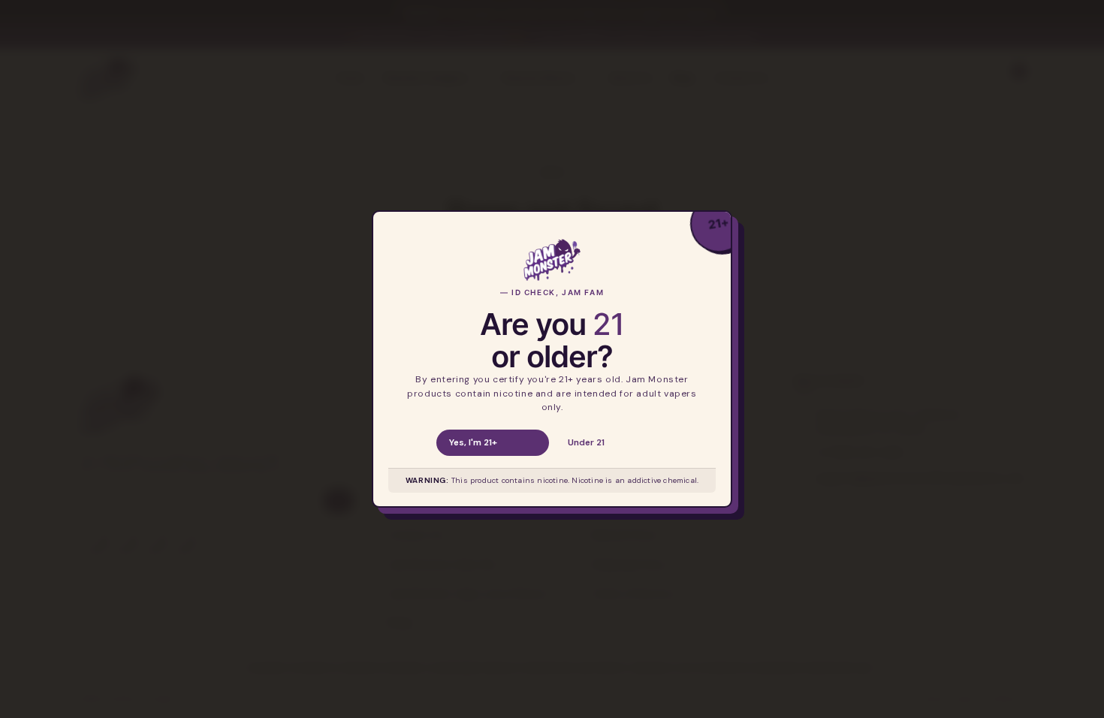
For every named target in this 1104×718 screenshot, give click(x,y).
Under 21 (586, 442)
